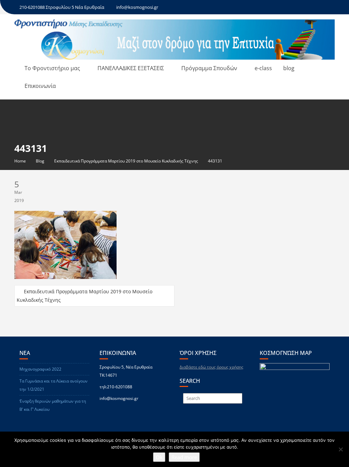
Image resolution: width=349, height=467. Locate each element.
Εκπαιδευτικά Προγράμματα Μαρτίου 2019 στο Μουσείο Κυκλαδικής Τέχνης (84, 295)
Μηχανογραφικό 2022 (40, 369)
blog (288, 68)
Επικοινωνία (40, 86)
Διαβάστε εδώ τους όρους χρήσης (211, 367)
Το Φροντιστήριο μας (52, 68)
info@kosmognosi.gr (137, 7)
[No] (340, 449)
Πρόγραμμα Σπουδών (209, 68)
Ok (159, 457)
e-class (263, 68)
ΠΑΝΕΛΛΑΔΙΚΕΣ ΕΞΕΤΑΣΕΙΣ (130, 68)
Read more (184, 457)
